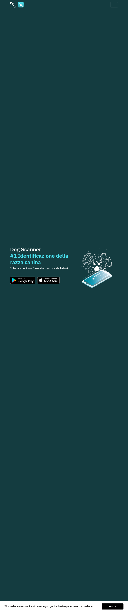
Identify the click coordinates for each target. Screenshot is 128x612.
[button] (94, 606)
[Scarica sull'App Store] (48, 280)
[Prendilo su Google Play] (22, 280)
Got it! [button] (112, 606)
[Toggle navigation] (114, 4)
